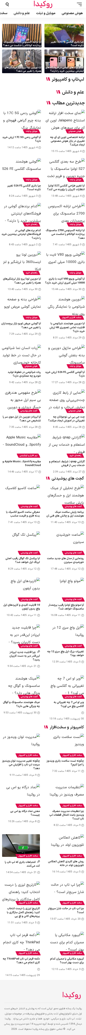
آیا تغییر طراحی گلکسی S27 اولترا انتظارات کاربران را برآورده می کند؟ (66, 188)
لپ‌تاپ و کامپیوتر (68, 79)
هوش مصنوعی (74, 131)
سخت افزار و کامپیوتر (71, 317)
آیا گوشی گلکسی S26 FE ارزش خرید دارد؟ (65, 374)
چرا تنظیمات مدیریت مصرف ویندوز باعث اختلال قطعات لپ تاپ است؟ (66, 815)
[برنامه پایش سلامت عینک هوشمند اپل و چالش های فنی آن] (65, 496)
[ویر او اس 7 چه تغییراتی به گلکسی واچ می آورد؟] (65, 686)
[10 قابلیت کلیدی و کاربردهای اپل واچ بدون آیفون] (21, 589)
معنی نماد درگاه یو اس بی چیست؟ (25, 813)
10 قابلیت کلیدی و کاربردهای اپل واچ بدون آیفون (21, 607)
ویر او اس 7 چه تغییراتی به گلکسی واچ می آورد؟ (69, 704)
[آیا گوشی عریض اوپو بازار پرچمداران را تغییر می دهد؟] (21, 308)
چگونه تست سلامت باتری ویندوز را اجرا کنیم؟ (65, 763)
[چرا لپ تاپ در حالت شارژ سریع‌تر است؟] (65, 892)
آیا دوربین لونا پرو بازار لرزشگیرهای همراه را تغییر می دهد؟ (22, 69)
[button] (78, 4)
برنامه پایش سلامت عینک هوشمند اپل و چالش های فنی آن (65, 514)
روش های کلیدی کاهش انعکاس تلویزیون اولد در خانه (66, 863)
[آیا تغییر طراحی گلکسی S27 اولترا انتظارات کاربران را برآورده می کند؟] (65, 170)
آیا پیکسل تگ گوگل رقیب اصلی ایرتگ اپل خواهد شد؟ (22, 560)
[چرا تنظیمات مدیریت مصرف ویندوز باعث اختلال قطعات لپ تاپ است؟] (65, 795)
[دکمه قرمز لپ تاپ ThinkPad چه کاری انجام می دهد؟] (21, 943)
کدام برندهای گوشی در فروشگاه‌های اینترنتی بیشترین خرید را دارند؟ (64, 69)
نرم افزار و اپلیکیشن (28, 455)
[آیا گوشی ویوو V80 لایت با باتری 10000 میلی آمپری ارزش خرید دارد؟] (65, 263)
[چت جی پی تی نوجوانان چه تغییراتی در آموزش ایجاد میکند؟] (65, 401)
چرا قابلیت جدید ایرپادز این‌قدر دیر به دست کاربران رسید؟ (24, 656)
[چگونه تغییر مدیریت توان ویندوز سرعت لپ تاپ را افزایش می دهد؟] (21, 745)
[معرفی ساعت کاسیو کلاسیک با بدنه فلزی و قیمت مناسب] (21, 496)
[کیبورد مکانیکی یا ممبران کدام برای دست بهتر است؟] (65, 943)
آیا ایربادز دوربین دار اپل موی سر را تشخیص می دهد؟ (22, 419)
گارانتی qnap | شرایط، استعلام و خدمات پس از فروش (67, 464)
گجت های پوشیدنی (28, 410)
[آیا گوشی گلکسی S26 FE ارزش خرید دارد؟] (65, 356)
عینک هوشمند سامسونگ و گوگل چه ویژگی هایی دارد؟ (21, 704)
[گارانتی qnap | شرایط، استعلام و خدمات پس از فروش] (65, 446)
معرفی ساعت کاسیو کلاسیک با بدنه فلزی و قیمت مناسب (23, 514)
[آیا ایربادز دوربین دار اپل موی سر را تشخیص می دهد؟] (21, 401)
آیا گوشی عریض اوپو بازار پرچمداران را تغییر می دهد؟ (21, 325)
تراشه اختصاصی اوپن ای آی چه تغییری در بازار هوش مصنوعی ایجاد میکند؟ (67, 141)
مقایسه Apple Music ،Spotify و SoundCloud (22, 464)
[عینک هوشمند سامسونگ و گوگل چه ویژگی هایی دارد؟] (21, 686)
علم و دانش (73, 92)
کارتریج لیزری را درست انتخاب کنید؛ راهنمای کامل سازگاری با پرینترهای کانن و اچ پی (23, 912)
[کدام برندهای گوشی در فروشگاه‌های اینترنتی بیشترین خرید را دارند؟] (64, 61)
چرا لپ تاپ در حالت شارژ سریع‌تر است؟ (66, 910)
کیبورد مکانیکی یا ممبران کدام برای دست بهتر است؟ (67, 961)
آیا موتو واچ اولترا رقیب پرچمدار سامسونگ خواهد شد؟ (66, 607)
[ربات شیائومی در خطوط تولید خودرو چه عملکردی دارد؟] (21, 356)
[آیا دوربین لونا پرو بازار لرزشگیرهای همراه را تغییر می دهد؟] (22, 61)
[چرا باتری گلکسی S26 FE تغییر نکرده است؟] (64, 35)
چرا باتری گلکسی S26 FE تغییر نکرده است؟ (67, 43)
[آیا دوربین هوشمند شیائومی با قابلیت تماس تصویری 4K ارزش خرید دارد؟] (65, 308)
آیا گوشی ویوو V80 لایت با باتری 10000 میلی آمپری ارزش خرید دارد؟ (65, 281)
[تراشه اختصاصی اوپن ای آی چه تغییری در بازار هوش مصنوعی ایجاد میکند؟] (65, 121)
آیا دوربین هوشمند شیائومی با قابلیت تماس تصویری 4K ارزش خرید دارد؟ (67, 327)
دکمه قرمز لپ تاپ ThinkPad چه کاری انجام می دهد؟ (21, 961)
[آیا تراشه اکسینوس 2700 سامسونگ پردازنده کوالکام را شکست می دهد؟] (22, 35)
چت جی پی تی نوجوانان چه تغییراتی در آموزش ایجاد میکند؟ (66, 419)
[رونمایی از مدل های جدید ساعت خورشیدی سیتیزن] (65, 542)
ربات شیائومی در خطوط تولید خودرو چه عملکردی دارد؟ (24, 374)
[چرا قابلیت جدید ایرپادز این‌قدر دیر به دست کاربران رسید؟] (21, 635)
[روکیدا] (43, 4)
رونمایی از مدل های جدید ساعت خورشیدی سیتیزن (65, 560)
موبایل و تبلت (31, 131)
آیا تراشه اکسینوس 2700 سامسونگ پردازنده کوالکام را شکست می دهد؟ (22, 43)
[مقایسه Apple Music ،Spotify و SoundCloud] (21, 446)
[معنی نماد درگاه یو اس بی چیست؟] (21, 795)
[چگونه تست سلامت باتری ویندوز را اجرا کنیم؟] (65, 745)
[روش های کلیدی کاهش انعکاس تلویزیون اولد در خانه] (65, 845)
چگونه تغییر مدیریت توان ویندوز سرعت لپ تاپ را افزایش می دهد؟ (21, 765)
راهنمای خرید (31, 224)
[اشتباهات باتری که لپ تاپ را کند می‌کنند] (21, 845)
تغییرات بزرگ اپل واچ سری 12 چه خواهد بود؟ (65, 654)
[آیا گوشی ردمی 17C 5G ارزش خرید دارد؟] (21, 121)
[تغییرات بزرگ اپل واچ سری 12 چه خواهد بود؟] (65, 635)
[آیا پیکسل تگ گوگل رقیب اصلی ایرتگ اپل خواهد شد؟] (21, 542)
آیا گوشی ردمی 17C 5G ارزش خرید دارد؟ (21, 139)
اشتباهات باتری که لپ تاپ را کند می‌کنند (22, 864)
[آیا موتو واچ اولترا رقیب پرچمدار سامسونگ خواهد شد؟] (65, 589)
